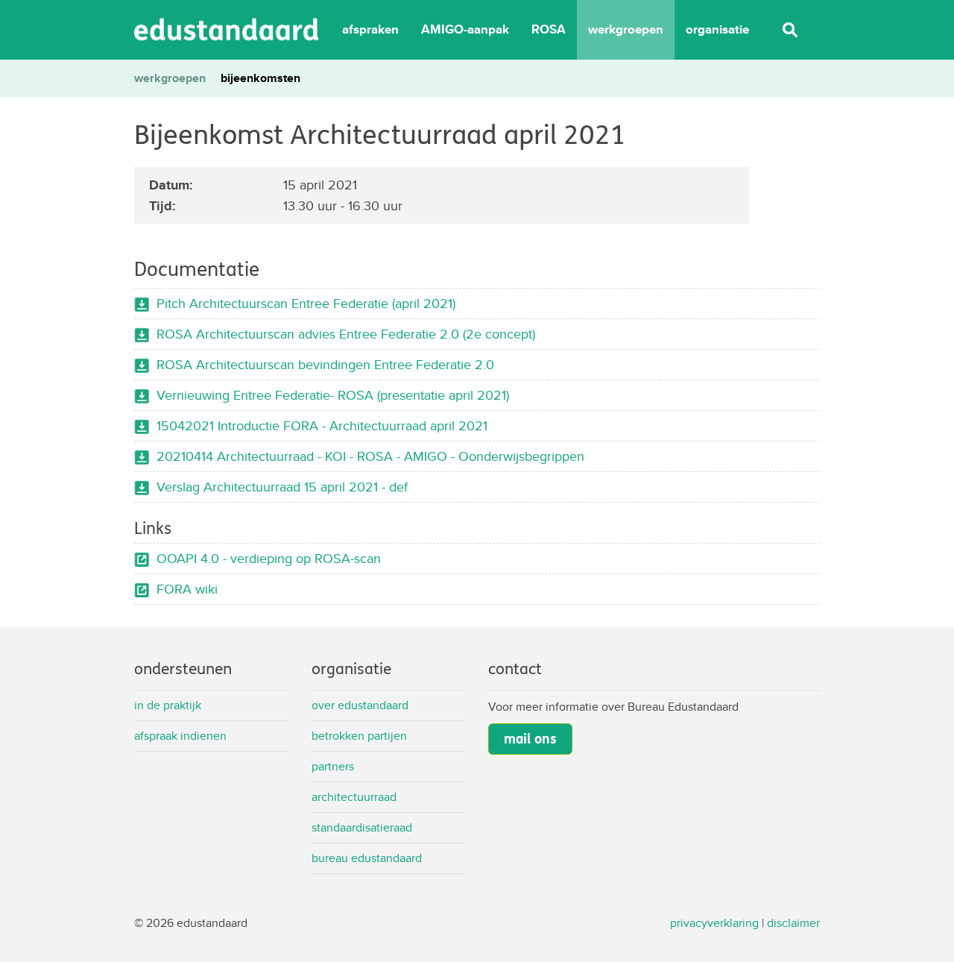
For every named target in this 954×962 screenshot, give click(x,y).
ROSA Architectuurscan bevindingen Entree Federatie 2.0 (325, 364)
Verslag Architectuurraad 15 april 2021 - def (282, 486)
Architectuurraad (354, 796)
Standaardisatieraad (362, 827)
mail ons (530, 739)
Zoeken (790, 30)
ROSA (548, 29)
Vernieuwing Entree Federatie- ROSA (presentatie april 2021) (333, 395)
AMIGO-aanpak (465, 29)
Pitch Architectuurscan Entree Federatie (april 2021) (306, 303)
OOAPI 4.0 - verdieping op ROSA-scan (269, 558)
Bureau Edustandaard (367, 858)
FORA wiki (187, 588)
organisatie (717, 29)
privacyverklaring (714, 922)
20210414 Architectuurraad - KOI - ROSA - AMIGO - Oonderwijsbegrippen (370, 456)
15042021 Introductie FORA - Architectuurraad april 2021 (322, 425)
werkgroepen (625, 29)
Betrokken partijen (359, 735)
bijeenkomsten (260, 78)
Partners (333, 766)
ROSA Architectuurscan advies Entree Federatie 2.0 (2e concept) (346, 333)
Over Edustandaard (360, 705)
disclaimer (793, 922)
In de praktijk (167, 705)
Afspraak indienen (180, 735)
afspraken (370, 29)
